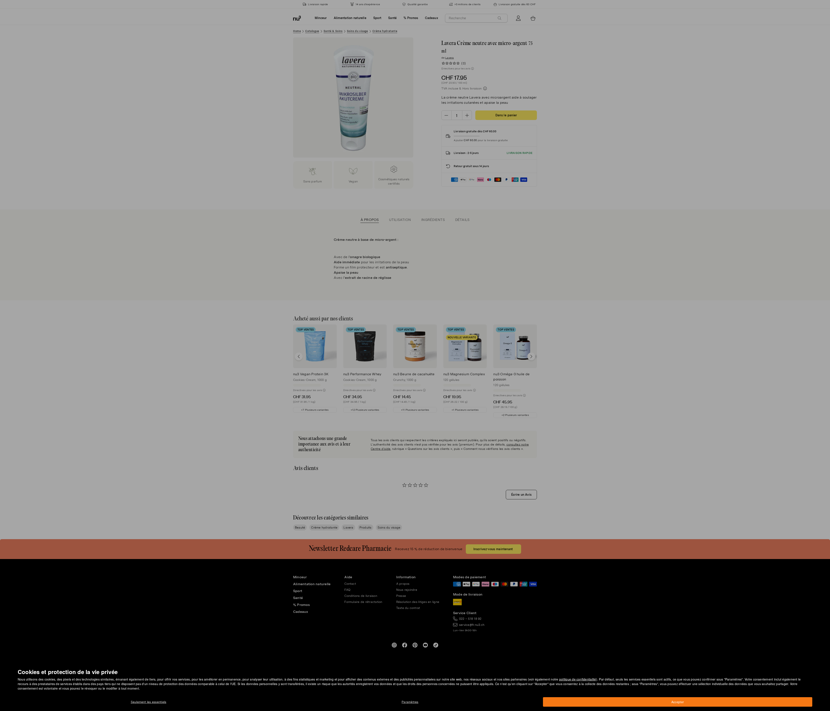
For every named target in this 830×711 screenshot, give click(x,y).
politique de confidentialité (577, 679)
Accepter (677, 702)
